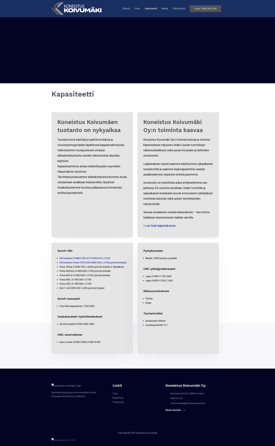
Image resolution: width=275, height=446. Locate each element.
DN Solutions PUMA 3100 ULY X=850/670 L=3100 (84, 258)
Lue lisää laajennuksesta (160, 225)
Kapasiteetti (151, 8)
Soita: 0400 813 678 (206, 8)
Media (165, 8)
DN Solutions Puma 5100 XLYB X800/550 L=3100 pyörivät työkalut (92, 262)
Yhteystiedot (178, 8)
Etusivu (126, 8)
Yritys (137, 8)
